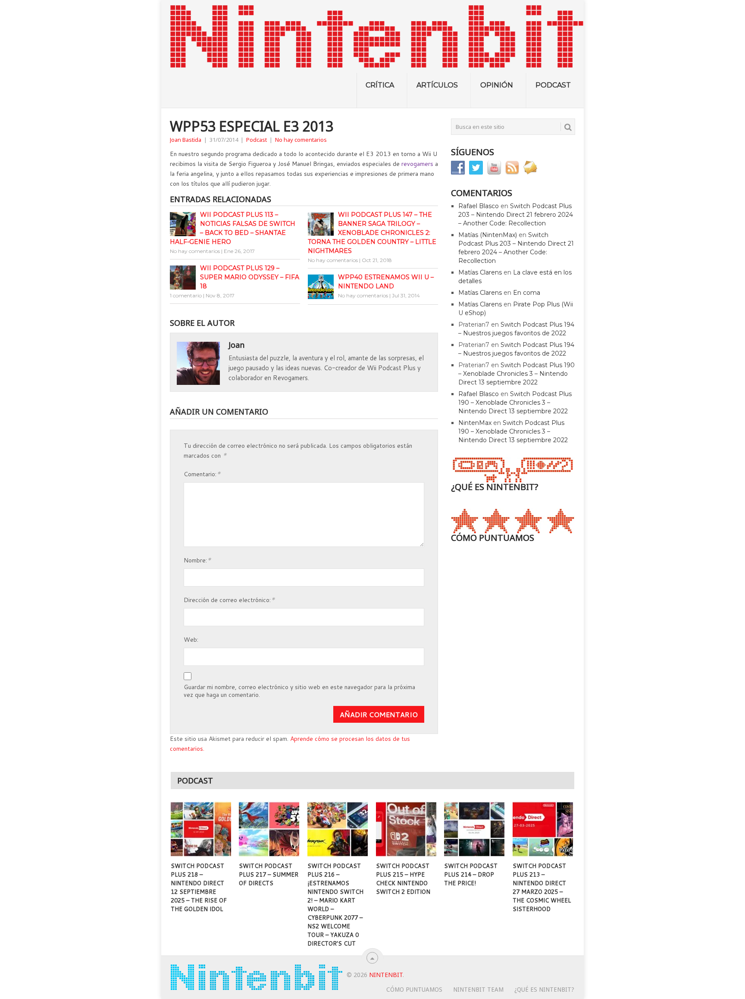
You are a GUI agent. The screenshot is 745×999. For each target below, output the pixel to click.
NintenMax (474, 423)
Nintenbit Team (478, 989)
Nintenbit (386, 975)
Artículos (437, 85)
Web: (191, 639)
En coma (526, 293)
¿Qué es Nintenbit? (544, 989)
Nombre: (197, 560)
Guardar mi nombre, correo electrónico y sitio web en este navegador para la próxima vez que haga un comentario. (299, 691)
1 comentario (186, 295)
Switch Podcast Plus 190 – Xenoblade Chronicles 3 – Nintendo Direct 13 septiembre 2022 (516, 373)
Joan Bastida (185, 140)
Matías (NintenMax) (487, 235)
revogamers (417, 163)
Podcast (553, 85)
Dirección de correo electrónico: (229, 599)
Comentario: (202, 473)
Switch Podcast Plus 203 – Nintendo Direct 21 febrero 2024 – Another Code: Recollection (515, 214)
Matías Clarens (480, 272)
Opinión (496, 85)
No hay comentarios (301, 140)
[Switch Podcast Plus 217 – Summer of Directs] (269, 829)
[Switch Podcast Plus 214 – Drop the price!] (474, 829)
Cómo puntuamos (414, 989)
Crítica (380, 85)
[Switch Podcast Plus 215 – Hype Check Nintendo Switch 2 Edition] (406, 829)
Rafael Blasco (478, 206)
